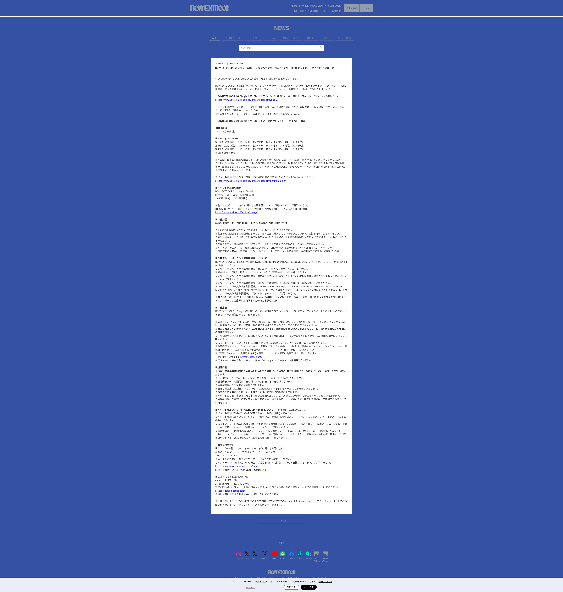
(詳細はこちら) (325, 581)
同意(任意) (291, 587)
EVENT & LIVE (232, 38)
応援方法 (336, 11)
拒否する (250, 587)
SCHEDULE (334, 5)
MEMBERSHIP (291, 38)
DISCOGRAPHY (318, 5)
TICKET (325, 11)
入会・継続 (351, 8)
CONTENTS (344, 38)
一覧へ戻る (281, 520)
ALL (214, 38)
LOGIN (367, 8)
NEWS (294, 5)
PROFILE (304, 5)
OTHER (311, 38)
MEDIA (271, 38)
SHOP (303, 11)
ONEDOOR (313, 11)
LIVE (295, 11)
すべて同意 (309, 587)
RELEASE (254, 38)
